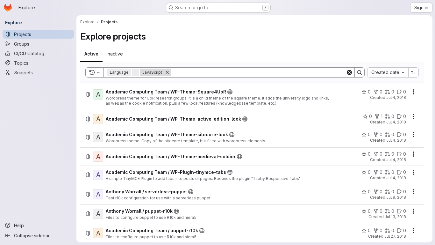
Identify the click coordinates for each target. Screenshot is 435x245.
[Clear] (349, 72)
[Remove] (167, 72)
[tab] (91, 54)
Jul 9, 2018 (396, 197)
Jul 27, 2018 (395, 236)
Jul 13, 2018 (395, 216)
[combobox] (387, 72)
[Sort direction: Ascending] (414, 72)
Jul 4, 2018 (396, 97)
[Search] (359, 72)
